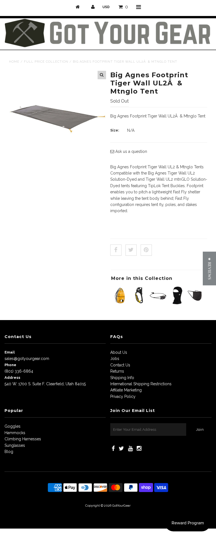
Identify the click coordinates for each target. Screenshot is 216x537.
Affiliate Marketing (126, 390)
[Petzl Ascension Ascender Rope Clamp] (139, 303)
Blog (8, 451)
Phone (10, 365)
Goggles (12, 426)
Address (12, 377)
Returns (117, 371)
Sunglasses (14, 445)
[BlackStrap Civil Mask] (196, 303)
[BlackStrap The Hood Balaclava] (177, 303)
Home (14, 62)
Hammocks (14, 432)
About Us (118, 352)
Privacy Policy (123, 396)
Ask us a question (130, 151)
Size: (114, 130)
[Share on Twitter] (131, 250)
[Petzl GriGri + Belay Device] (120, 303)
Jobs (114, 358)
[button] (209, 269)
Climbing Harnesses (22, 439)
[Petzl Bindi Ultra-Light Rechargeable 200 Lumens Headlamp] (158, 303)
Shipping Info (122, 377)
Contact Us (120, 365)
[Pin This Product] (146, 250)
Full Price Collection (46, 62)
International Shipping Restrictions (141, 384)
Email (9, 352)
